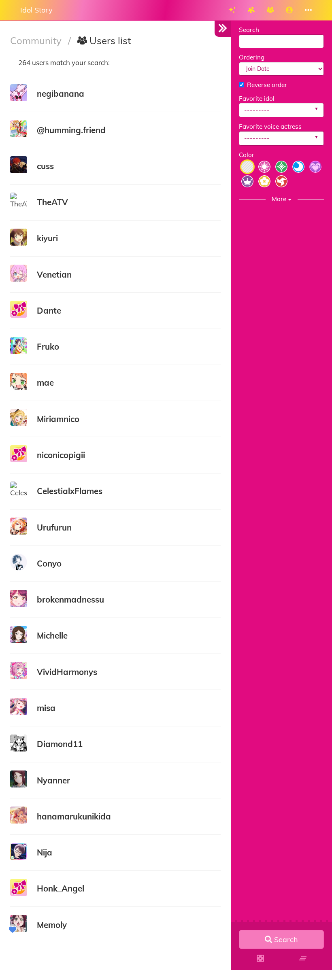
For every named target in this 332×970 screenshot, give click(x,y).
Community (37, 40)
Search (249, 30)
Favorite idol (257, 98)
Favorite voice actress (270, 126)
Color (246, 155)
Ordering (251, 57)
